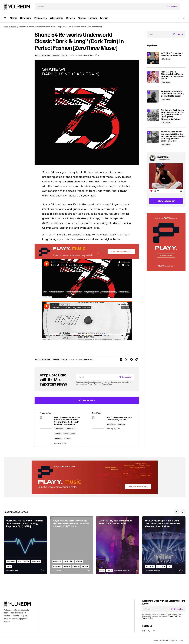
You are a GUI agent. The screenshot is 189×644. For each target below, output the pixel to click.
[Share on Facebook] (121, 359)
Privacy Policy (93, 384)
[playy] (87, 251)
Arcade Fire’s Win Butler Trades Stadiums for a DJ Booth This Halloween (172, 93)
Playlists (67, 566)
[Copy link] (136, 359)
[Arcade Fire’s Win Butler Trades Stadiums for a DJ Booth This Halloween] (153, 96)
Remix (9, 566)
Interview (58, 439)
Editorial (58, 434)
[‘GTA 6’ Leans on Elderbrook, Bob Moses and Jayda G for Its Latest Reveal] (153, 77)
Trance (13, 27)
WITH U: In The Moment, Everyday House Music (172, 54)
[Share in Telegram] (131, 359)
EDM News (166, 59)
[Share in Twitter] (126, 359)
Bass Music (59, 429)
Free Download (69, 434)
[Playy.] (95, 477)
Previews (75, 566)
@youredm (163, 156)
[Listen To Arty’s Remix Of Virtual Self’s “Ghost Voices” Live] (117, 545)
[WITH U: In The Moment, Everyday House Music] (153, 58)
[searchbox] (101, 6)
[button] (5, 17)
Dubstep (121, 424)
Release (56, 55)
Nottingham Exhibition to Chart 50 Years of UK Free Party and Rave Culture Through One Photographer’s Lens (172, 114)
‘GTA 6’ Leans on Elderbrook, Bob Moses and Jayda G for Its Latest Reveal (172, 75)
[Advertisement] (166, 242)
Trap (169, 566)
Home (6, 27)
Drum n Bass (70, 429)
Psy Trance (36, 561)
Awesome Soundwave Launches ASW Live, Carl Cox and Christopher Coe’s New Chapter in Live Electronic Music (173, 136)
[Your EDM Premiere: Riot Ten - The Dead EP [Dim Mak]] (113, 428)
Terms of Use (107, 384)
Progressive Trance (42, 55)
